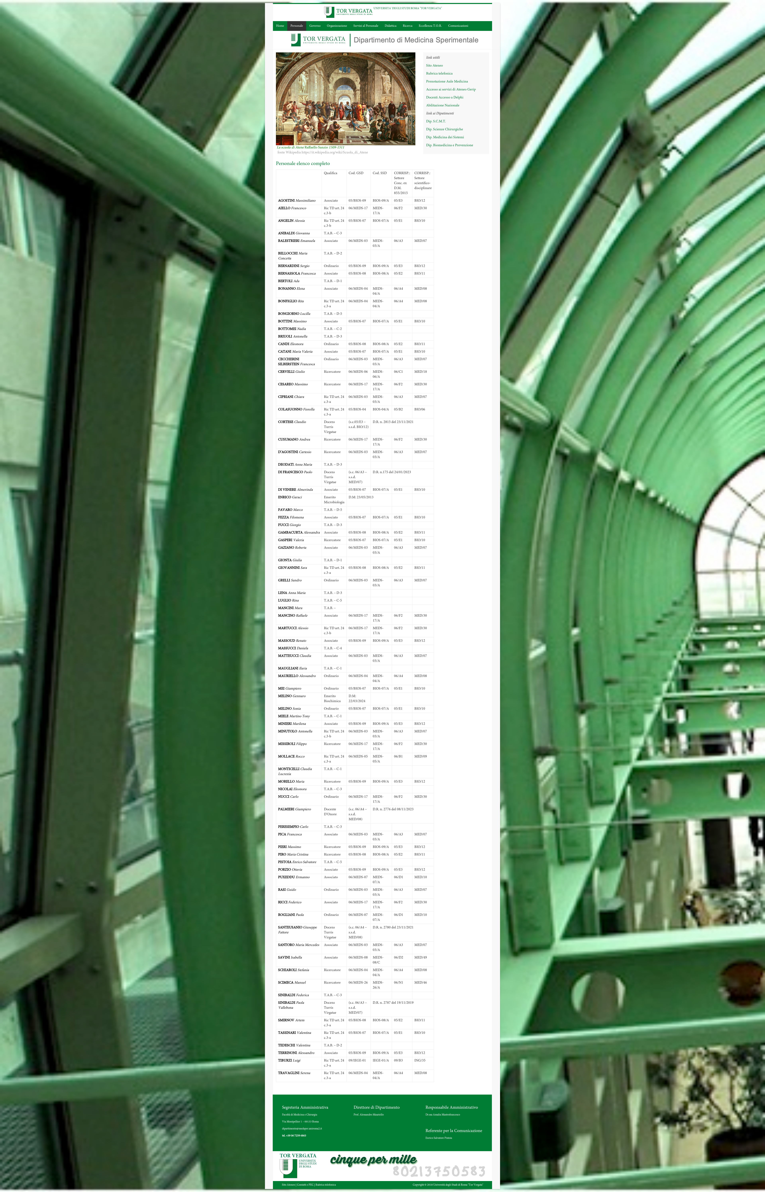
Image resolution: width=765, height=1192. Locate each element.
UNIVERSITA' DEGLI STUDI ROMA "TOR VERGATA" (408, 8)
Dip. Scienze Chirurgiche (444, 129)
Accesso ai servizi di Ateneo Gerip (451, 89)
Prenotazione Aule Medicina (447, 81)
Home (280, 25)
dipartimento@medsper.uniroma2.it (302, 1128)
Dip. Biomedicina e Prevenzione (449, 145)
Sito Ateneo (434, 66)
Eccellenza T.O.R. (430, 25)
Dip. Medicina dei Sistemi (445, 137)
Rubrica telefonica (439, 74)
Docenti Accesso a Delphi (444, 97)
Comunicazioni (458, 25)
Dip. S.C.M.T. (436, 121)
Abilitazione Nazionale (442, 105)
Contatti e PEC (305, 1185)
